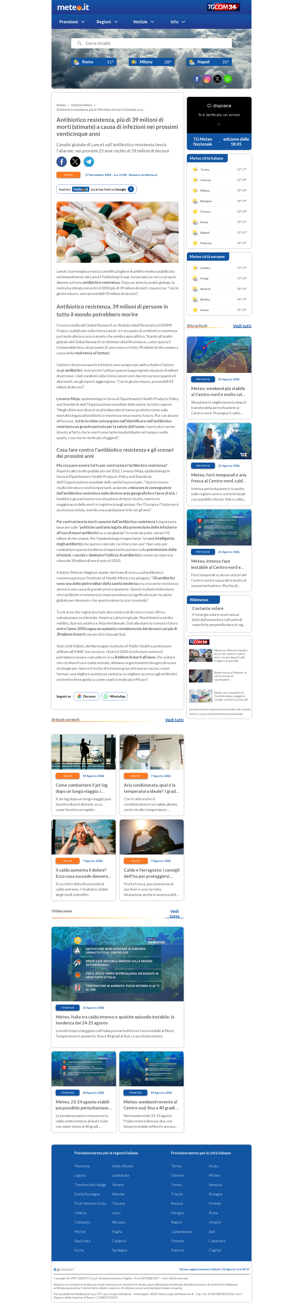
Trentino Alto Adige (90, 1184)
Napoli (176, 1222)
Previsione (203, 379)
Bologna (215, 1194)
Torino (176, 1166)
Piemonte (82, 1166)
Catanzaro (217, 1241)
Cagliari (215, 1250)
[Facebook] (197, 79)
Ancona (177, 1203)
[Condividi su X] (75, 165)
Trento (176, 1184)
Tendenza (67, 1007)
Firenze (215, 1203)
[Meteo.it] (73, 7)
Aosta (213, 1166)
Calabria (119, 1241)
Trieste (177, 1194)
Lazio (116, 1212)
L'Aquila (215, 1222)
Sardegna (119, 1250)
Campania (82, 1222)
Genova (177, 1175)
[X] (217, 79)
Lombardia (120, 1175)
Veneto (118, 1184)
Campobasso (181, 1231)
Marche (118, 1194)
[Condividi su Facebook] (61, 165)
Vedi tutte (174, 914)
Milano (214, 1175)
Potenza (177, 1241)
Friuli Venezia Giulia (90, 1203)
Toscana (118, 1203)
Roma (213, 1212)
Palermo (177, 1250)
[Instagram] (207, 79)
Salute (68, 174)
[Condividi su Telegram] (89, 165)
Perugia (177, 1212)
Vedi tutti (174, 719)
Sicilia (79, 1250)
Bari (212, 1231)
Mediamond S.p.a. (86, 1294)
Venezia (215, 1184)
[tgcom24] (223, 7)
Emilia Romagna (87, 1194)
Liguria (80, 1175)
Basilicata (82, 1241)
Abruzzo (118, 1222)
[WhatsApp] (228, 79)
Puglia (117, 1231)
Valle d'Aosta (122, 1166)
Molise (80, 1231)
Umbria (80, 1212)
